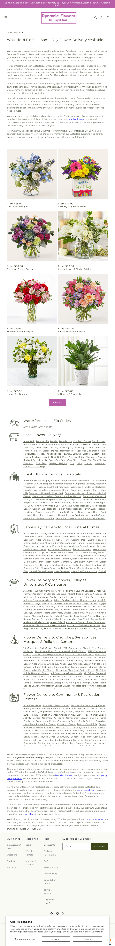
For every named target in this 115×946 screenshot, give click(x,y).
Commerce (42, 447)
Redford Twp (30, 460)
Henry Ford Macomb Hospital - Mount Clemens (80, 518)
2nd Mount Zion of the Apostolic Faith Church (60, 651)
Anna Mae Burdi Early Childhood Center (74, 628)
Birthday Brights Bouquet (72, 206)
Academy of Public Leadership (52, 597)
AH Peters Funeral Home (89, 533)
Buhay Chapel (68, 568)
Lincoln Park (98, 453)
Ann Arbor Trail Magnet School (83, 625)
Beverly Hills (65, 441)
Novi (53, 457)
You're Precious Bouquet (20, 331)
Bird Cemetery (42, 565)
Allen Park (28, 441)
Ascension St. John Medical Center (51, 490)
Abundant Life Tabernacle (38, 660)
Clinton (93, 444)
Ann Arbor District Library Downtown (85, 622)
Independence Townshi (58, 453)
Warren (88, 463)
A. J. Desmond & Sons (34, 533)
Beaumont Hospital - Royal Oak (46, 493)
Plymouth (91, 457)
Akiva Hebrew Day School (80, 606)
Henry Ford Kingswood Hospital (50, 515)
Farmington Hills (84, 447)
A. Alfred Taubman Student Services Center (78, 590)
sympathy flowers (74, 119)
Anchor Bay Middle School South (87, 619)
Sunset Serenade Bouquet (72, 331)
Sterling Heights (58, 463)
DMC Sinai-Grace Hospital (75, 505)
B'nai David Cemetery (80, 552)
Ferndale (100, 447)
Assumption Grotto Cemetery (51, 552)
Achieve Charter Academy (37, 600)
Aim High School (55, 606)
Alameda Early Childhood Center (60, 609)
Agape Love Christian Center (75, 664)
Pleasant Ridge (76, 457)
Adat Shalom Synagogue (45, 664)
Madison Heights (41, 457)
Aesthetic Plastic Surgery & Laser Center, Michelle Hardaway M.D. (58, 480)
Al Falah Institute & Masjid (46, 667)
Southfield (41, 463)
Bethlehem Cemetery (85, 561)
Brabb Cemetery (81, 565)
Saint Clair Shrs (89, 460)
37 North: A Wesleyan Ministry (48, 654)
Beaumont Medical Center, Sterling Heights (56, 496)
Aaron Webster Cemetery (76, 536)
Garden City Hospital (44, 508)
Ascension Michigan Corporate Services (73, 483)
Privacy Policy (96, 931)
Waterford (100, 463)
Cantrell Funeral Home (41, 571)
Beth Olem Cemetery (58, 561)
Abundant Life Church (54, 657)
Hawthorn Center (33, 512)
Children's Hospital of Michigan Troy (55, 499)
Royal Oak (54, 460)
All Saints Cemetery (55, 543)
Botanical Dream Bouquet (21, 269)
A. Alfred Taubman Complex (38, 590)
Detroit (53, 447)
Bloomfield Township (53, 444)
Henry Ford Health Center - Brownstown (67, 512)
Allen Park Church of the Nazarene (43, 679)
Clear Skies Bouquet (17, 206)
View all (57, 402)
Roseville (43, 460)
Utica (79, 463)
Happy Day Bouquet (17, 394)
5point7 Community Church (79, 654)
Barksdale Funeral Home (49, 555)
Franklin (27, 450)
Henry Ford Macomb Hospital (38, 518)
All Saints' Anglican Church (66, 673)
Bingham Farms (82, 441)
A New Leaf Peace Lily (69, 394)
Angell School (57, 622)
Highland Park (97, 450)
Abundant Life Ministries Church (87, 657)
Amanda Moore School (75, 616)
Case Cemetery (62, 571)
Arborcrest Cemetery (59, 549)
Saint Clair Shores (70, 460)
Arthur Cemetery (82, 549)
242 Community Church (77, 648)
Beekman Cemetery (94, 555)
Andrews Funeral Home (82, 546)
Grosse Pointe (50, 450)
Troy (72, 463)
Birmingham (98, 441)
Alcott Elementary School (57, 612)
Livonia (27, 457)
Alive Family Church (43, 670)
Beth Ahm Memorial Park (86, 558)
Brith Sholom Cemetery (47, 568)
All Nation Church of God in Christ (75, 670)
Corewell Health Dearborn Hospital (51, 502)
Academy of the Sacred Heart (88, 597)
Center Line (71, 444)
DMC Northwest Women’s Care (44, 505)
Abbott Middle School (79, 594)
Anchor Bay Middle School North (50, 619)
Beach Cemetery (73, 555)
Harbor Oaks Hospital (70, 508)
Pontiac (101, 457)
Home (9, 32)
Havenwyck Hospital (94, 508)
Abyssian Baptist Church (68, 660)
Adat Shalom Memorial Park (52, 539)
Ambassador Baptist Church (55, 685)
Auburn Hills (42, 441)
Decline (88, 939)
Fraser (37, 450)
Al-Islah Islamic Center (74, 667)
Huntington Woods (33, 453)
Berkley (54, 441)
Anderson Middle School (36, 622)
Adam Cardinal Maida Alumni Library (75, 600)
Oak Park (62, 457)
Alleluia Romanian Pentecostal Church (53, 676)
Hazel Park (81, 450)
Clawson (83, 444)
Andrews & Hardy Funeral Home (50, 546)
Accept (56, 939)
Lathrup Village (81, 453)
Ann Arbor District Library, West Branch (44, 625)
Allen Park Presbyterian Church (81, 679)
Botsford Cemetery (62, 565)
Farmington (66, 447)
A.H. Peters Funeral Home (61, 533)
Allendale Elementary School (47, 616)
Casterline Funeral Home (84, 571)
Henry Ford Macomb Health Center (86, 515)
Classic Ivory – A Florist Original (75, 269)
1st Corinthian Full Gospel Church (42, 648)
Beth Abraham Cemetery (58, 558)
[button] (6, 18)
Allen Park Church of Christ (90, 676)
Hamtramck (66, 450)
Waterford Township (34, 466)
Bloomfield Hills (31, 444)
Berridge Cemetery (33, 558)
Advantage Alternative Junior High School (73, 603)
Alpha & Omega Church (86, 682)
